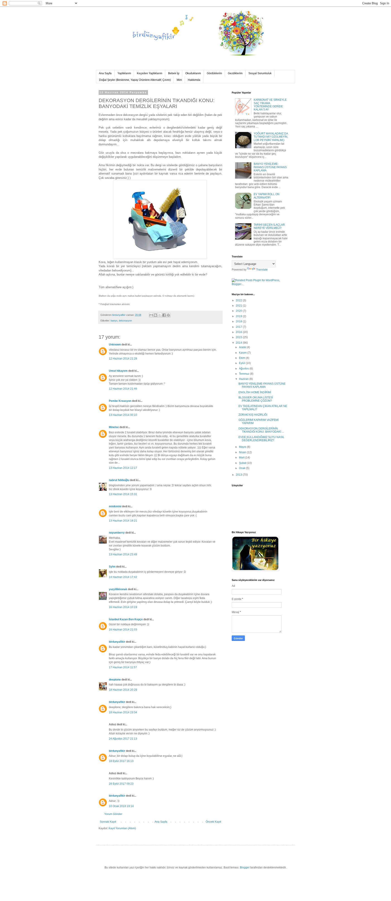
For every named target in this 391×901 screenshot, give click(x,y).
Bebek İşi (173, 73)
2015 (239, 337)
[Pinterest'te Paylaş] (168, 315)
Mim (179, 79)
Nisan (243, 452)
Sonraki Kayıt (108, 821)
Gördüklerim (214, 73)
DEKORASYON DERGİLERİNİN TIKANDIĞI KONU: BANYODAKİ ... (261, 430)
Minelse (114, 427)
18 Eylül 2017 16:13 (121, 761)
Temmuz (244, 373)
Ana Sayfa (105, 73)
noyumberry (117, 532)
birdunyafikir (117, 641)
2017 (239, 326)
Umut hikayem (118, 370)
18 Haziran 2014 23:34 (123, 712)
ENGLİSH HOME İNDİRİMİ (254, 392)
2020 (239, 310)
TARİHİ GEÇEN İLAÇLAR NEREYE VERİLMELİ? (269, 226)
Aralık (243, 347)
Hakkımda (194, 79)
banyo (114, 320)
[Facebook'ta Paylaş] (164, 315)
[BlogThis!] (155, 315)
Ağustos (244, 368)
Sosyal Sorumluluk (260, 73)
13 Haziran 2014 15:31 (123, 494)
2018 (239, 321)
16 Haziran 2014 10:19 (123, 607)
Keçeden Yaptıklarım (149, 73)
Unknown (115, 344)
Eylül (242, 363)
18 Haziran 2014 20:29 (123, 689)
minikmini (115, 506)
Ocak (242, 468)
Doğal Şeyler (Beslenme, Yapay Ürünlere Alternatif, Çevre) (135, 79)
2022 (239, 300)
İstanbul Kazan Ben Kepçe (126, 619)
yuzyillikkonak (118, 589)
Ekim (242, 357)
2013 (239, 474)
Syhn (112, 566)
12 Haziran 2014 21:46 (123, 388)
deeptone (115, 679)
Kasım (243, 352)
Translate (262, 269)
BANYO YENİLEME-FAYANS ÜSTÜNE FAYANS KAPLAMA (270, 167)
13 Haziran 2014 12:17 (123, 468)
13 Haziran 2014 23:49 (123, 554)
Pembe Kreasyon (120, 401)
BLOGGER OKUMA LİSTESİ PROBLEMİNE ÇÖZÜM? (255, 399)
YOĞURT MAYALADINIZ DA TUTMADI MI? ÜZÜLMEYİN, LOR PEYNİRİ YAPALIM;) (271, 137)
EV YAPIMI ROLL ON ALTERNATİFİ (266, 196)
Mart (242, 457)
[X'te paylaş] (159, 315)
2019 (239, 316)
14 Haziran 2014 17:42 (123, 577)
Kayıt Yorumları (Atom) (122, 828)
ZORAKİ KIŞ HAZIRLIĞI (252, 414)
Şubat (243, 463)
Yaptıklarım (124, 73)
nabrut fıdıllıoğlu (119, 480)
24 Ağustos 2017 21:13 (123, 738)
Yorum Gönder (113, 814)
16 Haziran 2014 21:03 (123, 629)
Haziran (244, 379)
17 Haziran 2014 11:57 (123, 667)
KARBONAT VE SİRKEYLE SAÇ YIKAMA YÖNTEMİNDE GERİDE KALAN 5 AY (270, 104)
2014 (239, 342)
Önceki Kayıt (213, 821)
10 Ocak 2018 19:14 (121, 806)
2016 (239, 332)
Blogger (245, 867)
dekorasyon (125, 320)
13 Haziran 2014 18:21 (123, 520)
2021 (239, 305)
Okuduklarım (193, 73)
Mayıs (243, 446)
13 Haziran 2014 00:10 (123, 415)
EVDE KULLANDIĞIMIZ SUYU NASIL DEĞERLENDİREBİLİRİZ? (261, 439)
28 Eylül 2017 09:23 (121, 783)
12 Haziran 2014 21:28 (123, 358)
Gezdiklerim (235, 73)
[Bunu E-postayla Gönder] (151, 315)
